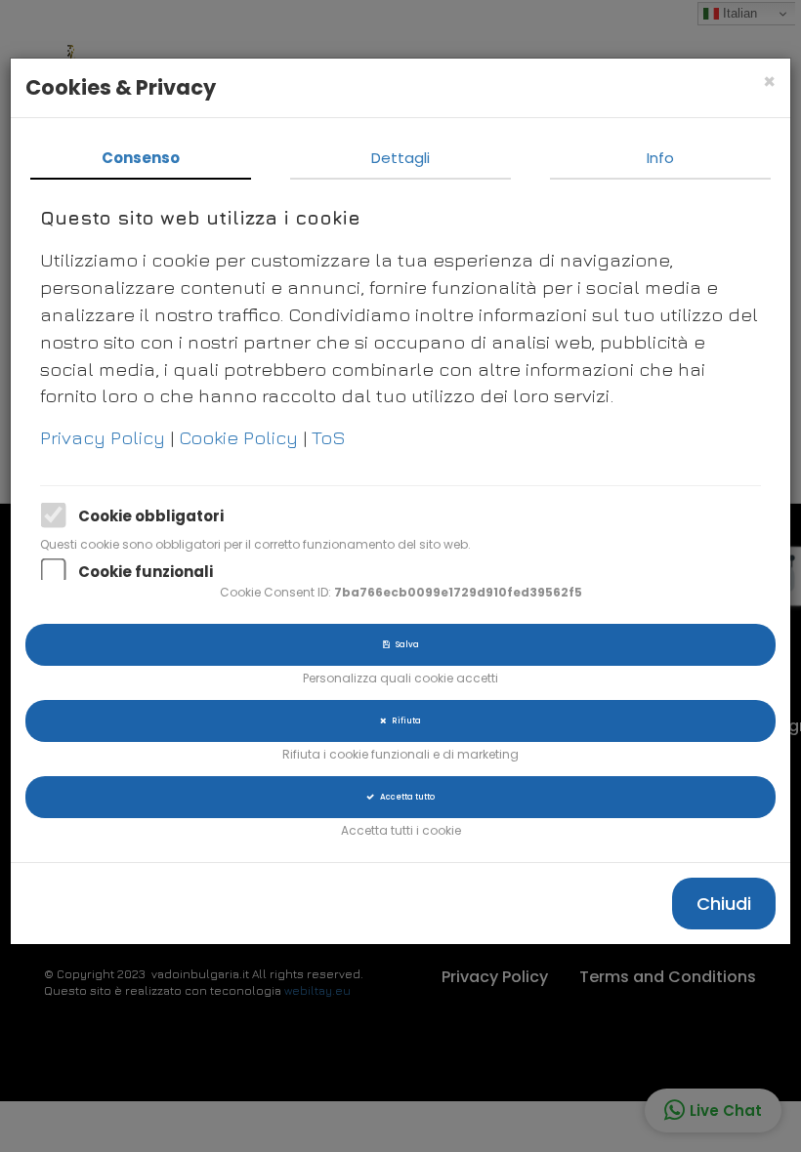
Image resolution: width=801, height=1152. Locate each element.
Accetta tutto (404, 796)
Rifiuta (403, 720)
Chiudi (723, 903)
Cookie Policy (241, 437)
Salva (404, 644)
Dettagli (400, 157)
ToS (329, 437)
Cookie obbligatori (151, 516)
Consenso (141, 157)
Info (660, 157)
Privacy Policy (105, 437)
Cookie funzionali (145, 571)
